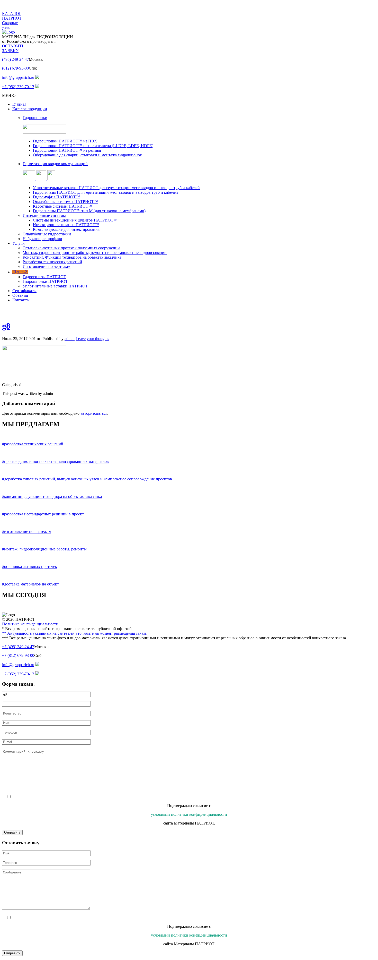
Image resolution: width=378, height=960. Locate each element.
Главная (19, 104)
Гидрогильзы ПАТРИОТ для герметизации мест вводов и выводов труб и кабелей (105, 192)
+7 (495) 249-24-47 (18, 646)
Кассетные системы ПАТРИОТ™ (62, 206)
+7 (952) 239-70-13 (18, 86)
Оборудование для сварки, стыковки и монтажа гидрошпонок (87, 155)
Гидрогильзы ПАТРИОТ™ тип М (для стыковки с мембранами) (89, 211)
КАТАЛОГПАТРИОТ (12, 15)
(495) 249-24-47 (15, 59)
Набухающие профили (42, 238)
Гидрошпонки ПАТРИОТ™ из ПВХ (65, 141)
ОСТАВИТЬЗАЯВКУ (13, 48)
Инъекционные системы (44, 215)
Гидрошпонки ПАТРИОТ (45, 281)
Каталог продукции (29, 109)
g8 (6, 325)
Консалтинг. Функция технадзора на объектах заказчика (72, 257)
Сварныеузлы (10, 25)
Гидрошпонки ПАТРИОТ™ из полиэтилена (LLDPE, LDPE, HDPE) (93, 145)
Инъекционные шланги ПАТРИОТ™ (66, 225)
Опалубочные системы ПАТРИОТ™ (65, 201)
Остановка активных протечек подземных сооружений (71, 248)
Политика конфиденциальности (30, 624)
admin (70, 338)
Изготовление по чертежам (46, 266)
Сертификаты (24, 290)
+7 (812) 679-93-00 (18, 655)
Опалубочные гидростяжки (47, 234)
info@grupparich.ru (18, 77)
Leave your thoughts (92, 338)
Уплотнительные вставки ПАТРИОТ (55, 286)
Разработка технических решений (52, 262)
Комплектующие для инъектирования (66, 229)
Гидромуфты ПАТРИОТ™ (56, 197)
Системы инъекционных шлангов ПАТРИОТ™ (75, 220)
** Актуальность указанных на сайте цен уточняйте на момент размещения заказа (74, 633)
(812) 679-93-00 (15, 68)
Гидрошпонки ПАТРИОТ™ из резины (67, 150)
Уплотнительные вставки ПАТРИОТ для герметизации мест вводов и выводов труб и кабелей (116, 187)
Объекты (20, 295)
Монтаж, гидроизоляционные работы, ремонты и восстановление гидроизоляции (95, 252)
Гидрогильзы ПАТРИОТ (44, 277)
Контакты (21, 300)
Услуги (18, 243)
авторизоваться (93, 413)
